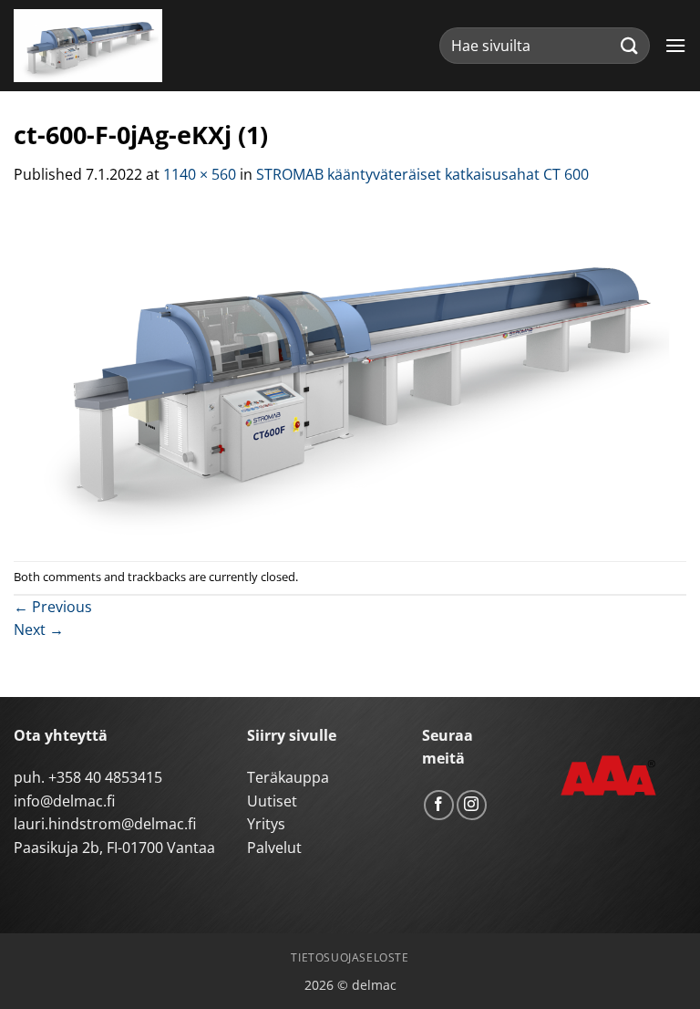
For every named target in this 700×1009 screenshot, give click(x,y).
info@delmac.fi (64, 801)
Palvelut (274, 847)
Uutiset (272, 801)
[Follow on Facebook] (439, 805)
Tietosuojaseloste (349, 957)
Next (39, 629)
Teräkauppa (288, 777)
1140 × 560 (199, 174)
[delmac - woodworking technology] (96, 45)
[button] (675, 45)
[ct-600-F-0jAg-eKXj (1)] (350, 372)
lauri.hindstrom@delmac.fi (105, 824)
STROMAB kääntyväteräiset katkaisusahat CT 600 (422, 174)
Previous (53, 607)
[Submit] (630, 45)
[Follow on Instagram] (472, 805)
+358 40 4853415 (105, 777)
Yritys (266, 824)
